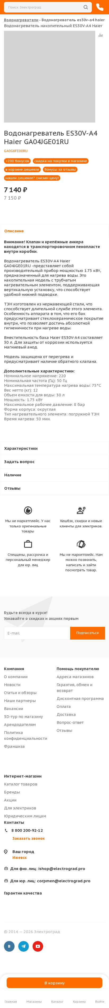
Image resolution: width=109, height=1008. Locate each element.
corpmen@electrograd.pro (50, 880)
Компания (14, 668)
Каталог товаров (20, 784)
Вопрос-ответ (70, 722)
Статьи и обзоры (20, 692)
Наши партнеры (20, 700)
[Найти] (86, 7)
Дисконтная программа (80, 698)
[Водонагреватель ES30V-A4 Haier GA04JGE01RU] (49, 77)
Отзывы (64, 730)
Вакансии (13, 708)
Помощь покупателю (78, 668)
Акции (10, 800)
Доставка (66, 714)
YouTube (38, 946)
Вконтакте (9, 946)
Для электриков (20, 807)
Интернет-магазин (23, 776)
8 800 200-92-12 (27, 830)
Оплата (64, 706)
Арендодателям (20, 724)
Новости (12, 684)
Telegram (23, 946)
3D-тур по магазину (23, 716)
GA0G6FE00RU (16, 151)
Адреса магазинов (75, 676)
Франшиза (14, 746)
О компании (16, 676)
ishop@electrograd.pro (47, 868)
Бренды (12, 792)
